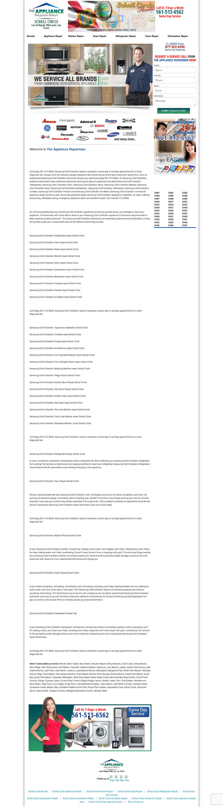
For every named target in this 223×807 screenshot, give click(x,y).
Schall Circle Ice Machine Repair (78, 798)
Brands (31, 36)
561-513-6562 (170, 11)
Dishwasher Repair (178, 36)
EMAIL (156, 85)
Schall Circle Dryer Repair (130, 791)
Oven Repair (152, 36)
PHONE (157, 75)
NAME (156, 65)
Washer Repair (76, 36)
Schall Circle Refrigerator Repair (162, 791)
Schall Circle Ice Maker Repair (113, 798)
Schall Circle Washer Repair (99, 791)
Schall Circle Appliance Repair (67, 791)
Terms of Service (136, 801)
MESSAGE (158, 95)
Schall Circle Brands (38, 791)
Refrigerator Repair (126, 36)
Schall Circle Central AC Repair (147, 798)
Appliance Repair (53, 36)
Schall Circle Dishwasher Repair (42, 798)
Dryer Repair (99, 36)
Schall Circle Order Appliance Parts (105, 801)
